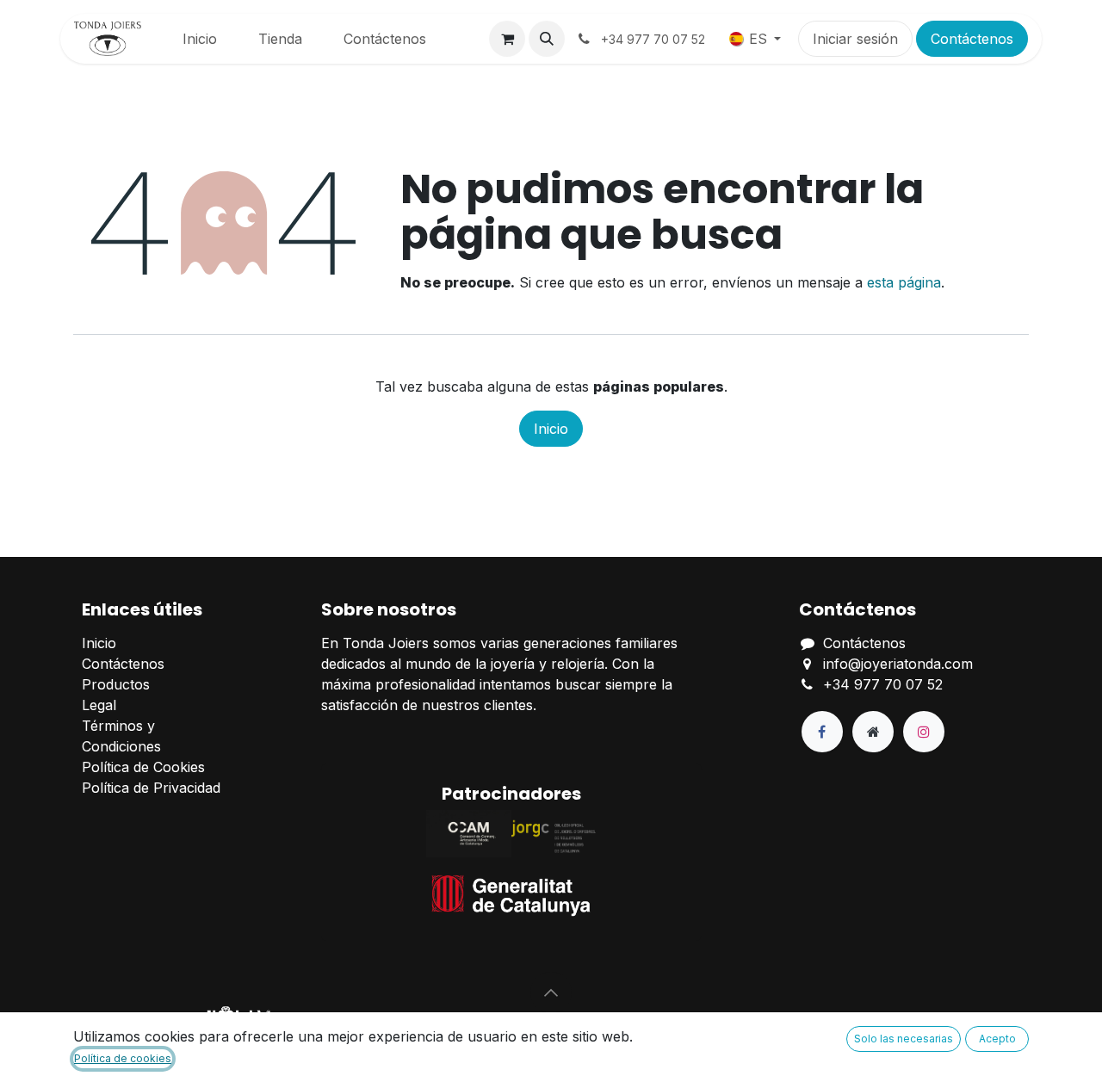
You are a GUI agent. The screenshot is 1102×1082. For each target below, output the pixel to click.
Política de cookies (122, 1058)
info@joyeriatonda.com (898, 663)
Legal (99, 705)
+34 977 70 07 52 (883, 684)
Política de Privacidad (151, 787)
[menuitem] (200, 39)
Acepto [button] (997, 1038)
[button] (547, 39)
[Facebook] (822, 731)
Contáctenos (972, 38)
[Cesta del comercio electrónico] (507, 39)
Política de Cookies (143, 767)
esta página (904, 282)
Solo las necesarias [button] (903, 1038)
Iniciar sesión (855, 38)
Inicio (551, 428)
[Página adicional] (873, 731)
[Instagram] (923, 731)
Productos (116, 684)
